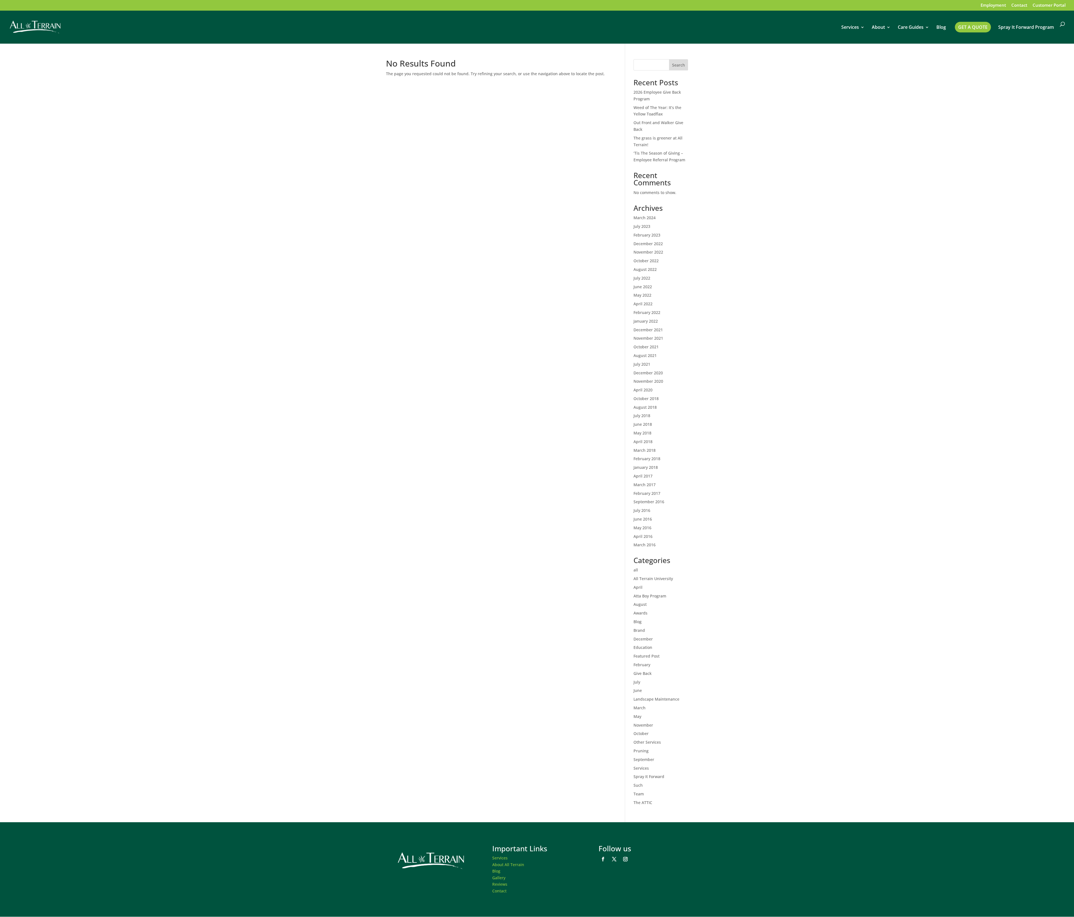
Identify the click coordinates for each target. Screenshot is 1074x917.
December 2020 (648, 372)
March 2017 (644, 484)
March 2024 (644, 217)
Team (638, 794)
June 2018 (642, 424)
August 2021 (645, 355)
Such (638, 785)
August (640, 604)
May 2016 (642, 527)
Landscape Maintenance (656, 699)
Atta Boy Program (649, 596)
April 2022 (643, 303)
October (641, 733)
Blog (941, 27)
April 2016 (643, 536)
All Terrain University (653, 578)
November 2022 (648, 252)
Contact (1019, 5)
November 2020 (648, 381)
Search (678, 65)
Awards (640, 613)
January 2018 (645, 467)
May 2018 (642, 433)
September (643, 759)
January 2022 (645, 321)
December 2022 (648, 243)
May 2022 (642, 295)
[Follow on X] (614, 859)
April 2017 (643, 476)
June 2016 (642, 519)
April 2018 (643, 441)
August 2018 (645, 407)
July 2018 (641, 415)
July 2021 (641, 364)
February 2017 (646, 493)
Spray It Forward (648, 776)
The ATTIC (642, 802)
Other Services (647, 742)
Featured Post (646, 656)
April (637, 587)
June (637, 690)
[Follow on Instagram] (625, 859)
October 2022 (646, 260)
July (636, 682)
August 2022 (645, 269)
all (635, 570)
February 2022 (646, 312)
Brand (639, 630)
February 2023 (646, 235)
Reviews (499, 884)
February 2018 (646, 458)
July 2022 (641, 278)
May (637, 716)
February (641, 664)
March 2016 (644, 544)
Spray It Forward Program (1026, 27)
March (639, 707)
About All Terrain (508, 864)
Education (642, 647)
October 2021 (646, 346)
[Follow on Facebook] (603, 859)
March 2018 (644, 450)
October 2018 (646, 398)
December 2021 (648, 329)
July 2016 (641, 510)
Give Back (642, 673)
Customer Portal (1049, 5)
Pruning (641, 750)
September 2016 (648, 501)
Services (850, 27)
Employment (993, 5)
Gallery (498, 877)
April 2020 (643, 390)
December (643, 639)
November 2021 (648, 338)
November (643, 725)
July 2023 (641, 226)
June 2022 (642, 286)
